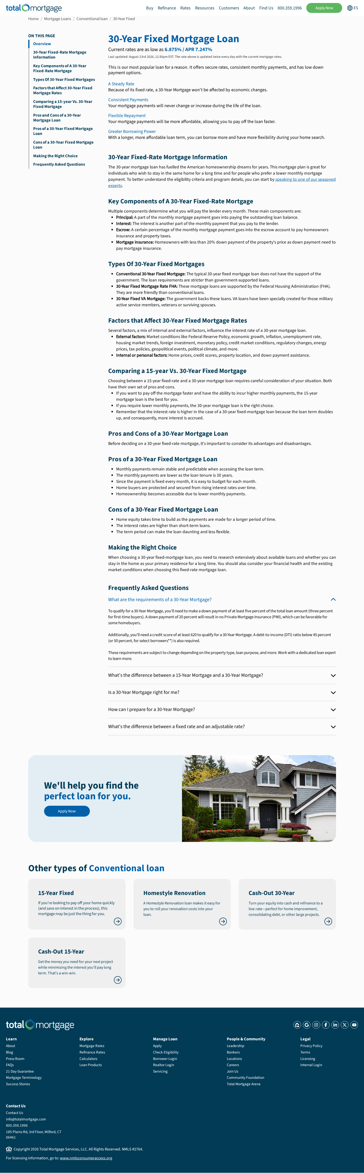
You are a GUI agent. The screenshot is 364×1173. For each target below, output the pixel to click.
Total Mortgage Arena (243, 1084)
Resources (204, 8)
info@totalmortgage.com (26, 1119)
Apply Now (324, 8)
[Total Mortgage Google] (307, 1025)
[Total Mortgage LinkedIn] (335, 1025)
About (249, 8)
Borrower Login (165, 1058)
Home (33, 19)
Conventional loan (92, 19)
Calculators (88, 1058)
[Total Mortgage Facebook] (326, 1025)
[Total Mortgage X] (344, 1025)
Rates (185, 8)
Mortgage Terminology (24, 1077)
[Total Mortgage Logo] (40, 1024)
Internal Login (311, 1065)
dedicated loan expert (317, 653)
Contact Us (14, 1112)
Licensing (307, 1058)
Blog (9, 1052)
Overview (42, 44)
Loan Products (90, 1065)
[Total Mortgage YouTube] (354, 1025)
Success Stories (18, 1084)
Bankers (233, 1052)
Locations (234, 1058)
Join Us (232, 1071)
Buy (149, 8)
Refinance (167, 8)
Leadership (235, 1046)
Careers (233, 1065)
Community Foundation (245, 1077)
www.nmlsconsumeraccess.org (86, 1158)
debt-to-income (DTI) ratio (278, 635)
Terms (305, 1052)
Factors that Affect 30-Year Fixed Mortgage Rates (62, 90)
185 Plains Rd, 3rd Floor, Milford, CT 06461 (33, 1134)
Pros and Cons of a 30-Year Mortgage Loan (57, 117)
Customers (229, 8)
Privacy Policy (311, 1046)
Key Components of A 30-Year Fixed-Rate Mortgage (59, 68)
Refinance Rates (92, 1052)
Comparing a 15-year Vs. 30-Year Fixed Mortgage (62, 104)
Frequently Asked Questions (59, 164)
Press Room (15, 1058)
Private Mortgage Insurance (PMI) (252, 617)
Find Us (266, 8)
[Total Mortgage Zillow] (297, 1025)
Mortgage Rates (91, 1046)
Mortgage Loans (57, 19)
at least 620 (187, 635)
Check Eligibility (166, 1052)
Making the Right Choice (55, 156)
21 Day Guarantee (20, 1071)
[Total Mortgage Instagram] (316, 1025)
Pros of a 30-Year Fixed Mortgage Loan (63, 131)
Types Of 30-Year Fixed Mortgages (64, 80)
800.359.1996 (290, 8)
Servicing (160, 1071)
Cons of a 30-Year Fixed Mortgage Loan (63, 144)
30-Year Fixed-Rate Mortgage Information (59, 54)
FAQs (10, 1065)
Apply (157, 1046)
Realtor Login (163, 1065)
